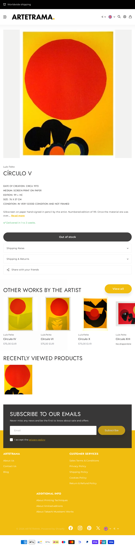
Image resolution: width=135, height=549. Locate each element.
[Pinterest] (89, 528)
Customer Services (83, 454)
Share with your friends (25, 269)
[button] (124, 314)
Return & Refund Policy (83, 483)
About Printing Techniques (52, 500)
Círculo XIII (123, 339)
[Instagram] (80, 528)
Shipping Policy (78, 471)
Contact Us (9, 466)
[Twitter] (98, 528)
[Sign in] (124, 17)
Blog (6, 471)
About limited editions (49, 506)
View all (118, 288)
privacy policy (37, 439)
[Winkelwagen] (130, 17)
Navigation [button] (5, 16)
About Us (8, 460)
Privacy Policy (77, 466)
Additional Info (48, 493)
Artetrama (11, 454)
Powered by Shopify (53, 528)
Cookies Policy (78, 477)
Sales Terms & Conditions (84, 460)
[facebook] (70, 528)
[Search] (119, 17)
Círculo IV (9, 339)
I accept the (29, 439)
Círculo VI (47, 339)
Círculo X (84, 339)
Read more (18, 215)
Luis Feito (9, 166)
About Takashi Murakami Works (55, 511)
